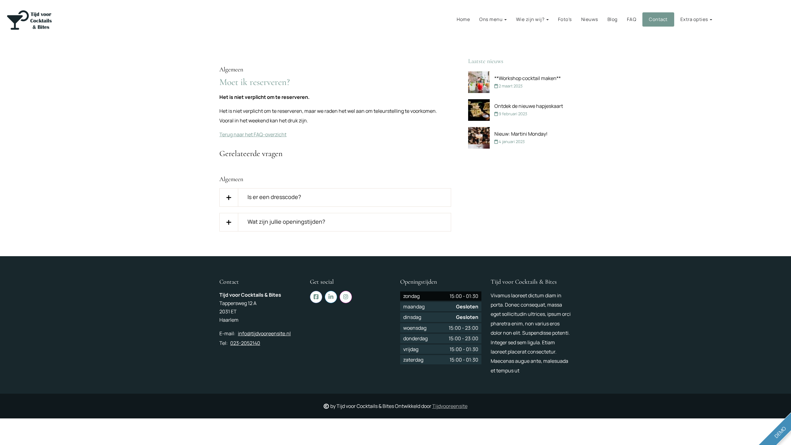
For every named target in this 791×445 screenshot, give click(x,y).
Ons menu (491, 19)
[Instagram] (782, 19)
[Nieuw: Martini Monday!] (479, 138)
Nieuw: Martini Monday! (521, 133)
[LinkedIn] (768, 19)
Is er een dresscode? (274, 197)
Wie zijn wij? (531, 19)
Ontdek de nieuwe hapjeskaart (528, 106)
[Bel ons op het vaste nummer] (726, 19)
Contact (658, 19)
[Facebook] (754, 19)
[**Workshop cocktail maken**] (479, 82)
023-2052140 (245, 343)
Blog (612, 19)
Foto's (565, 19)
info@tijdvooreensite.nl (264, 333)
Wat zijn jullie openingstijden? (286, 221)
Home (463, 19)
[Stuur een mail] (740, 19)
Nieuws (589, 19)
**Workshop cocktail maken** (527, 78)
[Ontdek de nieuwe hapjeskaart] (479, 110)
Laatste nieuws (485, 61)
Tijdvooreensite (449, 406)
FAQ (632, 19)
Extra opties (694, 19)
